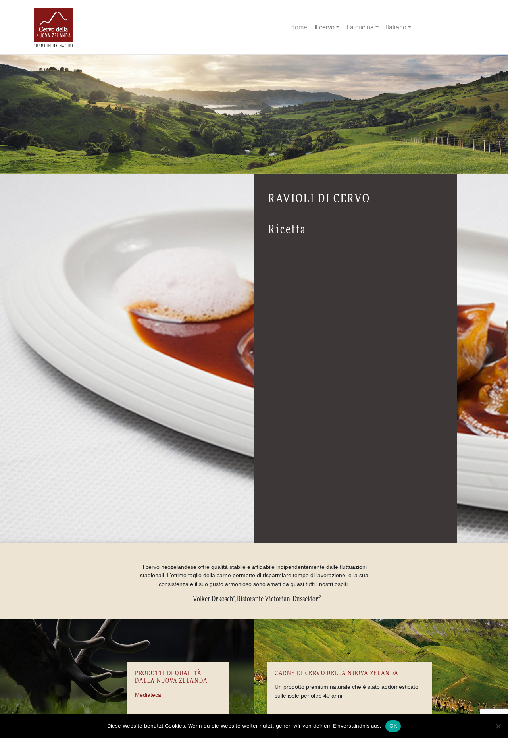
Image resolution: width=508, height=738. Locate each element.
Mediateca (148, 695)
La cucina (360, 27)
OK (393, 726)
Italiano (396, 27)
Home (298, 27)
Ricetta (287, 230)
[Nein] (498, 726)
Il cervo (324, 27)
